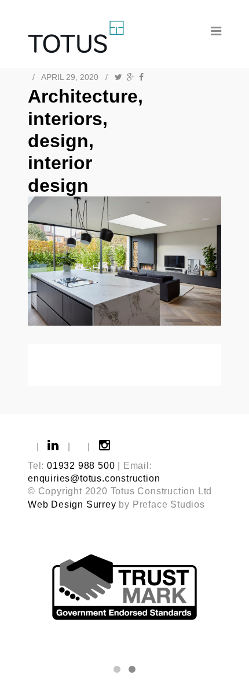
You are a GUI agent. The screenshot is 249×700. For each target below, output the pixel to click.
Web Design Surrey (72, 504)
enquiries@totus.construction (94, 478)
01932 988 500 (81, 466)
